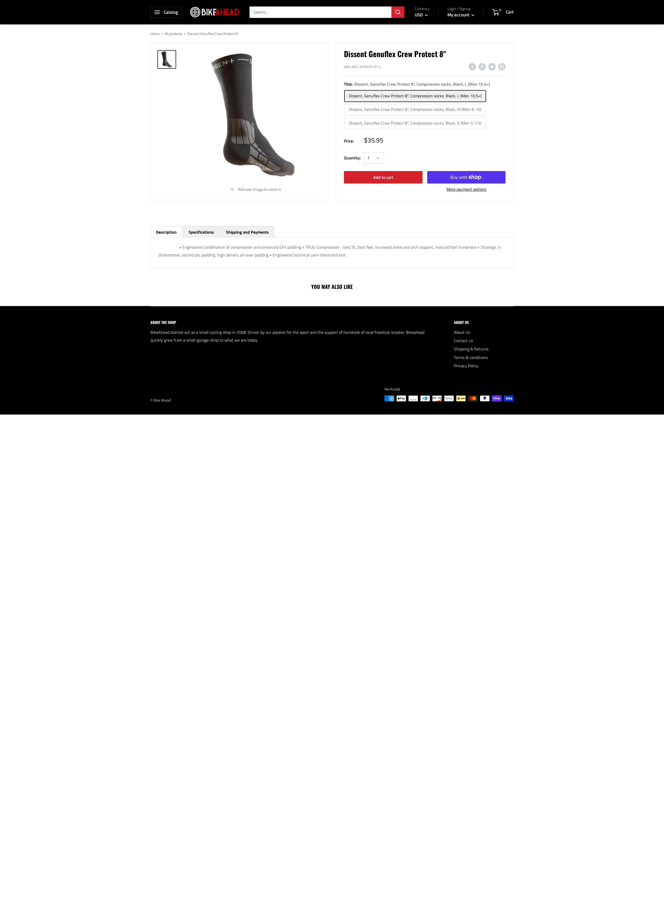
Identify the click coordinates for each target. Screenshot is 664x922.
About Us (462, 332)
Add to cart (383, 177)
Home (155, 33)
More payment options (466, 189)
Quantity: (352, 158)
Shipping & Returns (471, 349)
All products (173, 33)
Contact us (463, 340)
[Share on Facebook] (472, 66)
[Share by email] (502, 66)
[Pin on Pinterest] (482, 66)
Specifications (201, 232)
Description (166, 232)
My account (458, 14)
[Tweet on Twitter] (492, 66)
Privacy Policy (466, 366)
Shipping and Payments (247, 232)
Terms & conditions (471, 357)
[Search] (397, 12)
